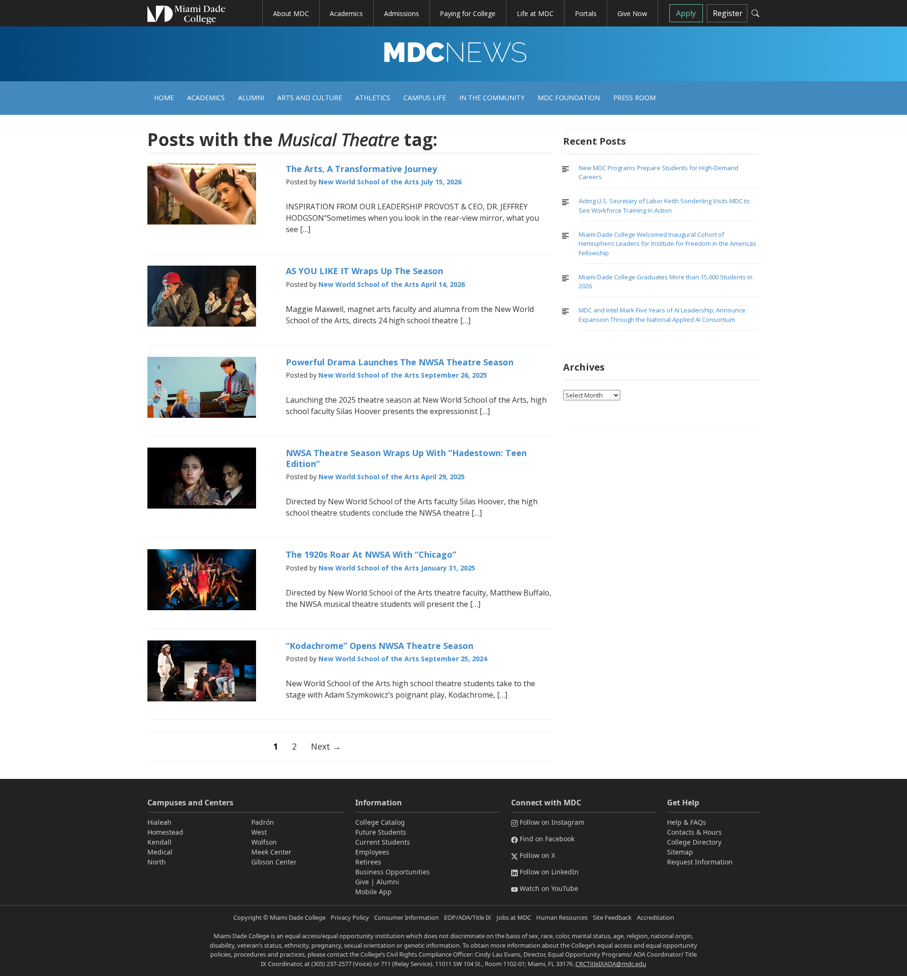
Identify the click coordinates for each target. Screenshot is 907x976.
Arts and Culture (309, 97)
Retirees (368, 861)
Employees (372, 851)
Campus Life (424, 97)
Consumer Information (406, 917)
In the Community (491, 97)
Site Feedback (612, 917)
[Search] (755, 13)
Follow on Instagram (552, 822)
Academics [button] (346, 13)
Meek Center (271, 851)
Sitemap (680, 851)
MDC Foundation (569, 97)
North (156, 861)
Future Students (380, 832)
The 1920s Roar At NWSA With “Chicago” (371, 554)
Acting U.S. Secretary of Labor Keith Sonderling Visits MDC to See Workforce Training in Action (664, 206)
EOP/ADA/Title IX (467, 917)
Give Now (632, 13)
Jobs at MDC (513, 917)
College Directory (694, 842)
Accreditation (655, 917)
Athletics (372, 97)
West (259, 832)
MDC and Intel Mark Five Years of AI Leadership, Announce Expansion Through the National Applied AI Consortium (662, 315)
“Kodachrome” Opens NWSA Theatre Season (379, 645)
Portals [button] (586, 13)
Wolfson (264, 842)
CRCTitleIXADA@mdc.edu (610, 963)
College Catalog (380, 822)
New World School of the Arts (368, 181)
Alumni (251, 97)
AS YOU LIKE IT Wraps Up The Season (364, 270)
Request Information (700, 861)
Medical (159, 851)
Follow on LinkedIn (549, 871)
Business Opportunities (392, 871)
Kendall (159, 842)
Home (164, 97)
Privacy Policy (350, 917)
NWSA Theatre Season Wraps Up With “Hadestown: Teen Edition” (406, 458)
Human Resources (562, 917)
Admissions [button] (401, 13)
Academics (206, 97)
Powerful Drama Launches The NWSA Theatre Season (399, 362)
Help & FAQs (686, 822)
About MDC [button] (291, 13)
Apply (686, 13)
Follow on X (537, 855)
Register (728, 13)
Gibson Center (274, 861)
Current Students (382, 842)
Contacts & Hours (694, 832)
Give (362, 881)
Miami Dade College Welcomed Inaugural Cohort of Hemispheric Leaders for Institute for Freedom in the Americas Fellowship (667, 243)
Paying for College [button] (468, 13)
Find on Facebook (547, 838)
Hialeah (159, 822)
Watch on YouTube (549, 888)
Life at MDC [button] (535, 13)
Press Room (634, 97)
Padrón (262, 822)
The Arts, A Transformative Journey (361, 168)
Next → (326, 746)
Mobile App (373, 891)
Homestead (165, 832)
